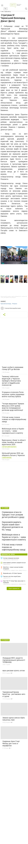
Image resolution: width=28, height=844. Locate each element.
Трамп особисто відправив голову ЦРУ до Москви (12, 368)
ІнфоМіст (3, 301)
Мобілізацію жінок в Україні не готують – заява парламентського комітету (13, 431)
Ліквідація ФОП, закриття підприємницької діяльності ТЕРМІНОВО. (13, 660)
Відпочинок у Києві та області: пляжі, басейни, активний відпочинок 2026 (14, 442)
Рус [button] (6, 8)
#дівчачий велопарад (6, 303)
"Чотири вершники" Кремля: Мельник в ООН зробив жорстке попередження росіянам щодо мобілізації (13, 407)
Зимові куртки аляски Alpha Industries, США (13, 719)
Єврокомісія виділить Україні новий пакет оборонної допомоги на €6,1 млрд (12, 526)
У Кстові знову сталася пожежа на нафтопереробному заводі (14, 419)
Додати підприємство (14, 588)
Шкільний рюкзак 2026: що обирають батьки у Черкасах (13, 454)
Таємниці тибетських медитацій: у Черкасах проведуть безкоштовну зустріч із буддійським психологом (11, 380)
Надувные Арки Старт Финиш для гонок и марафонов (11, 743)
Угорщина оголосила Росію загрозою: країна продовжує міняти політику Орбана (13, 394)
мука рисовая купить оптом (13, 670)
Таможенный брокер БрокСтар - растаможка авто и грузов (13, 694)
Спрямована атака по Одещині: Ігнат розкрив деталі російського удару (13, 514)
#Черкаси (14, 303)
